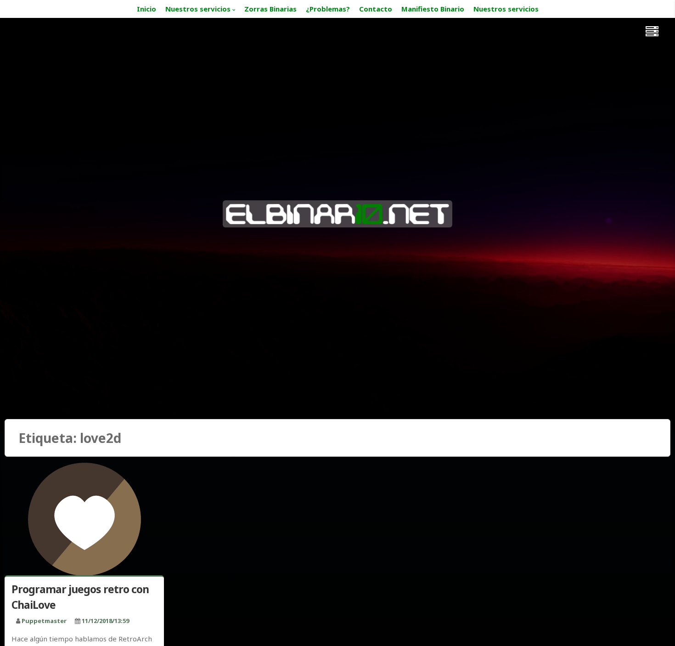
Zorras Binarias (270, 8)
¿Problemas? (328, 8)
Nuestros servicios (198, 8)
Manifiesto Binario (432, 8)
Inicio (146, 8)
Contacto (375, 8)
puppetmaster (44, 621)
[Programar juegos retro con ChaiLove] (84, 520)
